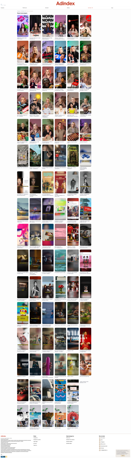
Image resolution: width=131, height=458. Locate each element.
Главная (18, 11)
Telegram (102, 441)
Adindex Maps (69, 443)
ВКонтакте (103, 444)
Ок (122, 455)
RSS (101, 439)
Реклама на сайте (37, 439)
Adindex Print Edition (70, 439)
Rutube (102, 448)
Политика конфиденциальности (5, 445)
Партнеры (36, 441)
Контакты (103, 437)
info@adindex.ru (104, 450)
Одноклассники (104, 446)
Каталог (35, 443)
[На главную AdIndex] (65, 3)
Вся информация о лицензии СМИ (6, 444)
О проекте (36, 437)
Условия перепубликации (4, 439)
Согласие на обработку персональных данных (8, 448)
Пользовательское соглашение (5, 446)
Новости (35, 445)
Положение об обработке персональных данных (8, 447)
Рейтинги (68, 437)
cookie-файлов (123, 452)
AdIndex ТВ (90, 7)
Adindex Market (69, 441)
